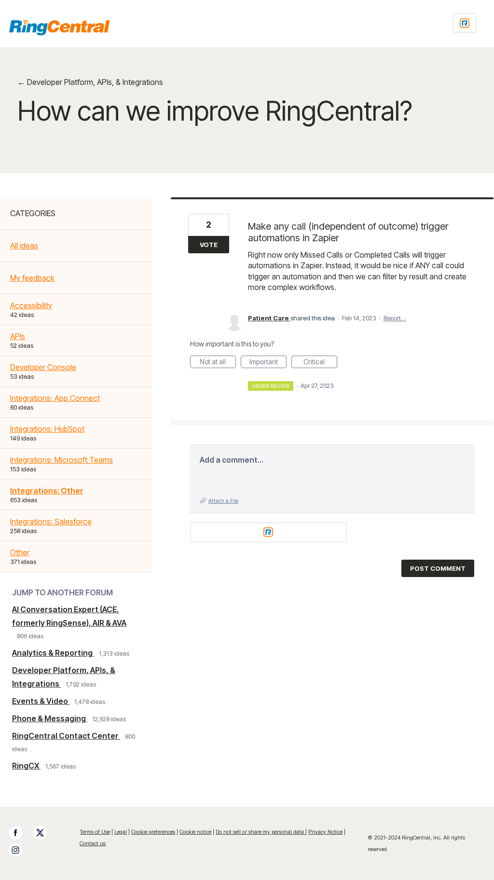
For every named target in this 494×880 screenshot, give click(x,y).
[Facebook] (20, 832)
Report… (395, 318)
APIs (17, 336)
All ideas (24, 245)
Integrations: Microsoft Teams (61, 460)
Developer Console (43, 367)
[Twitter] (44, 832)
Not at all (218, 363)
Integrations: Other (46, 490)
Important (268, 363)
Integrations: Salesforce (51, 521)
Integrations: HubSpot (47, 429)
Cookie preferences (153, 831)
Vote (209, 244)
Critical (320, 363)
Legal (120, 831)
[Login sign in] (464, 23)
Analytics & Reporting (53, 653)
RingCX (26, 765)
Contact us (93, 843)
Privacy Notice (325, 831)
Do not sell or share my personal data (260, 831)
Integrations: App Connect (55, 398)
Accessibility (31, 305)
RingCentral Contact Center (66, 736)
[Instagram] (20, 850)
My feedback (32, 278)
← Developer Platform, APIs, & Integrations (90, 82)
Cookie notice (195, 831)
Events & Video (40, 701)
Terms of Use (95, 831)
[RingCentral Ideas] (59, 27)
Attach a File (223, 500)
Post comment (438, 568)
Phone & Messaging (49, 718)
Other (19, 552)
